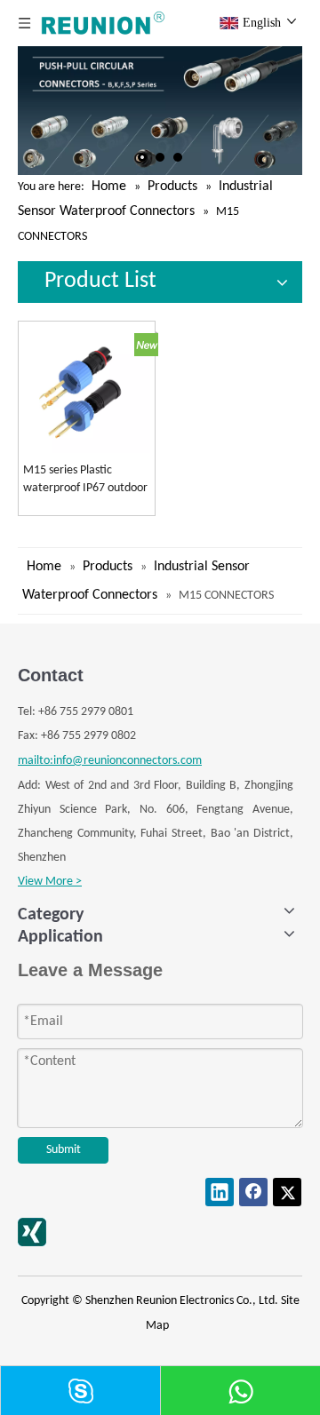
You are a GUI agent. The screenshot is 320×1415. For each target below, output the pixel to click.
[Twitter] (287, 1192)
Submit (63, 1150)
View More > (50, 881)
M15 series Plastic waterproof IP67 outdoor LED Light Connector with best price (86, 480)
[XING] (32, 1232)
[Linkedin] (219, 1192)
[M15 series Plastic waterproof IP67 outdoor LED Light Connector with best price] (86, 390)
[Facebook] (253, 1192)
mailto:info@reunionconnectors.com (110, 760)
